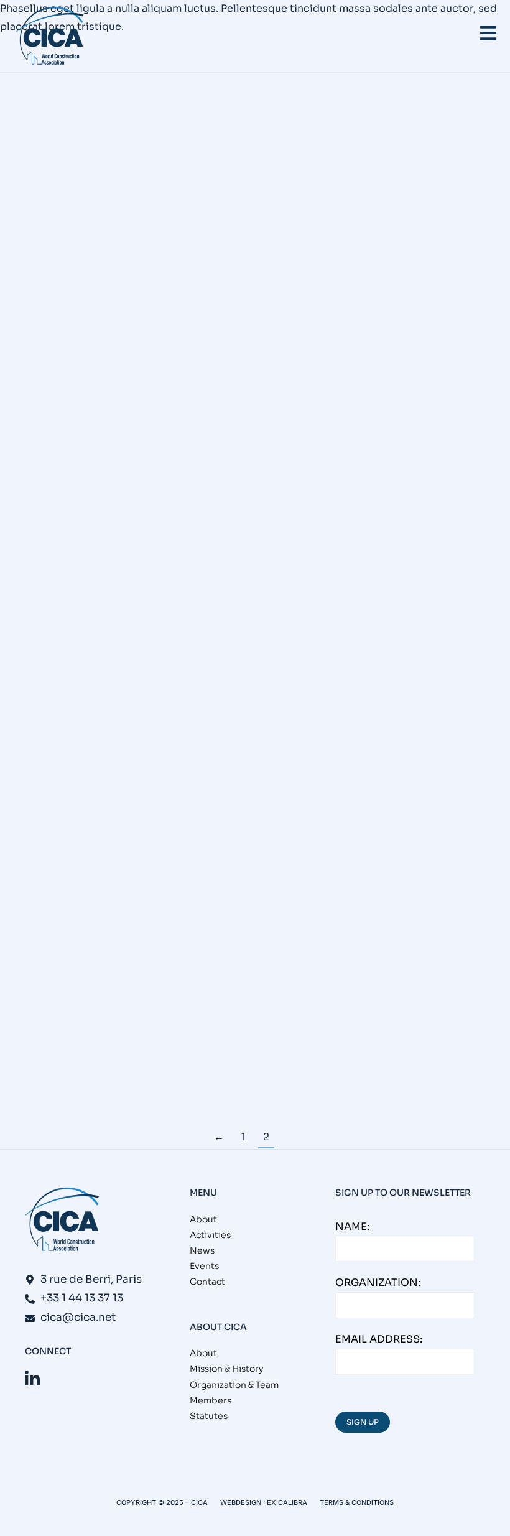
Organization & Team (234, 1384)
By (189, 211)
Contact (207, 1281)
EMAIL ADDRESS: (378, 1339)
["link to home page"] (49, 36)
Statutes (209, 1416)
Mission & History (226, 1368)
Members (210, 1400)
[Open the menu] (488, 33)
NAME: (352, 1226)
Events (17, 211)
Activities (210, 1234)
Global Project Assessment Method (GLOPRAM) (189, 1018)
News (53, 211)
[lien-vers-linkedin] (32, 1379)
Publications (105, 211)
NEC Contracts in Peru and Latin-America (164, 185)
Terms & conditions (357, 1502)
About (203, 1219)
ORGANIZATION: (377, 1282)
